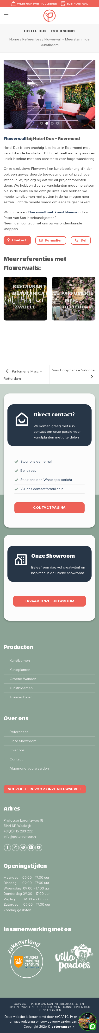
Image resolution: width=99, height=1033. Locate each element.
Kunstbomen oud (76, 1007)
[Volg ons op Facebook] (7, 847)
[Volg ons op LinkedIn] (31, 847)
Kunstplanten (20, 669)
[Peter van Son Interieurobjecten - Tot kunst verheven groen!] (49, 15)
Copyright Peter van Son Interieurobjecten (49, 1004)
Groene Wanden (23, 679)
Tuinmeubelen (21, 697)
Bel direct (28, 470)
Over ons (17, 750)
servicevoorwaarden (55, 1021)
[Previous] (6, 301)
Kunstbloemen (21, 688)
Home (14, 39)
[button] (6, 15)
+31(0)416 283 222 (18, 831)
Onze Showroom (23, 741)
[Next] (93, 301)
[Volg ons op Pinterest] (23, 847)
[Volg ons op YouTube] (38, 847)
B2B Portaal (77, 3)
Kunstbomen (20, 660)
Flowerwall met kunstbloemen (54, 212)
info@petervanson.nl (20, 837)
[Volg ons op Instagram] (15, 847)
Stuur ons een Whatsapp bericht (46, 479)
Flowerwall (52, 39)
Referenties (31, 39)
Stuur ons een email (36, 461)
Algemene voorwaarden (29, 768)
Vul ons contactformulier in (41, 489)
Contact (16, 759)
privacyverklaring (22, 1021)
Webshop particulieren (37, 3)
